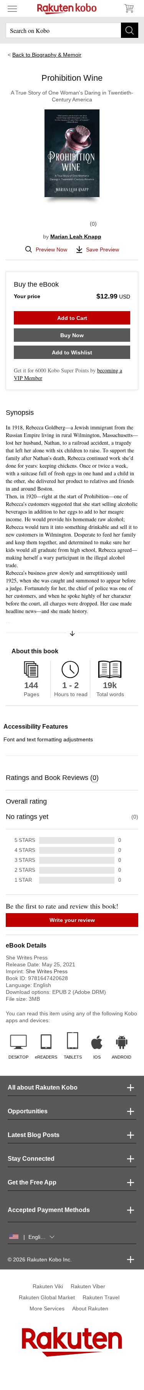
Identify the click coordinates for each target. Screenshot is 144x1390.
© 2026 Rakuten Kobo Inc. (40, 1259)
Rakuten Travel (101, 1297)
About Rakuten (90, 1308)
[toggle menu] (12, 8)
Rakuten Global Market (47, 1297)
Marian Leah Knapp (75, 236)
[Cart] (128, 8)
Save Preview (102, 249)
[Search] (129, 30)
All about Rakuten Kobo (43, 1087)
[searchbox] (72, 30)
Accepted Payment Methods (49, 1210)
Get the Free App (32, 1182)
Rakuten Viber (88, 1286)
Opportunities (28, 1111)
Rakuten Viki (48, 1286)
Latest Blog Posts (34, 1135)
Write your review (72, 920)
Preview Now (51, 249)
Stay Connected (31, 1158)
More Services (47, 1308)
